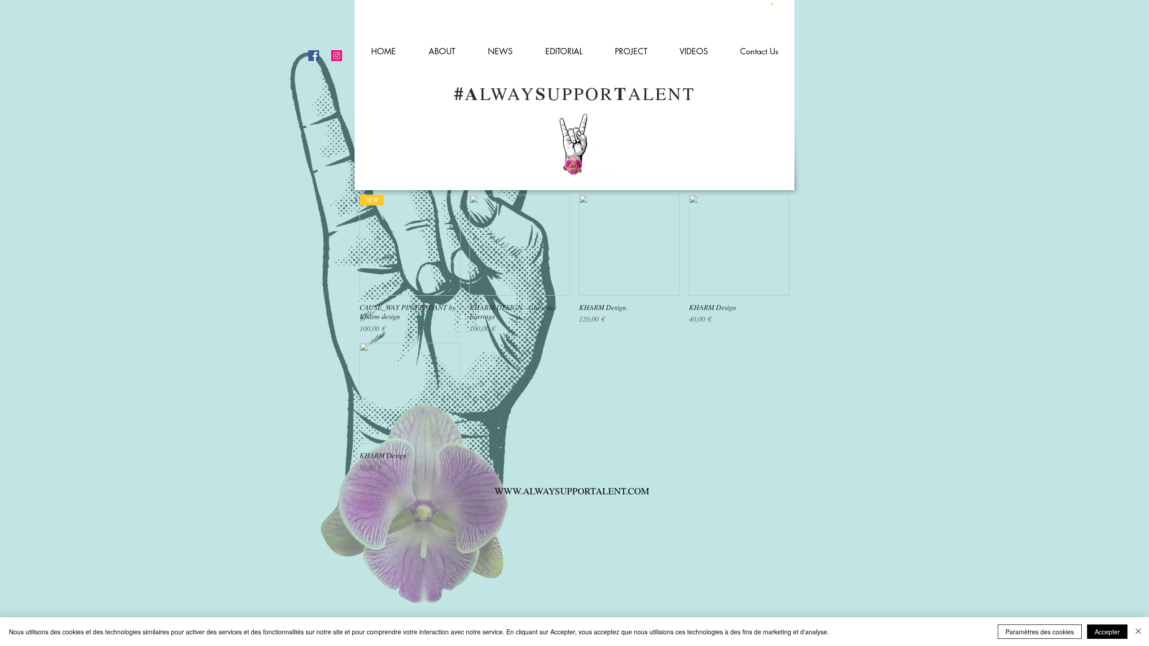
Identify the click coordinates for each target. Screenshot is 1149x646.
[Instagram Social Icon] (336, 55)
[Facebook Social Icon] (313, 55)
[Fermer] (1138, 631)
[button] (772, 3)
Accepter (1107, 631)
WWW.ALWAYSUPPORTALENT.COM (572, 490)
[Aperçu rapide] (519, 245)
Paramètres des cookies (1039, 631)
